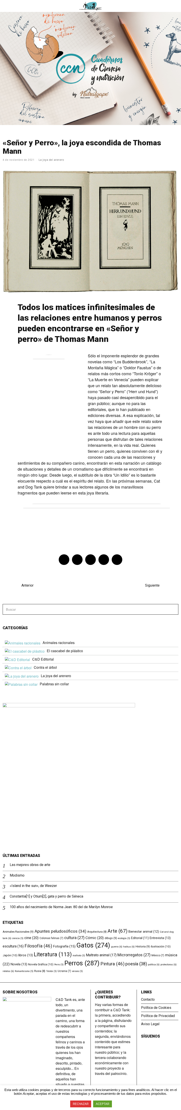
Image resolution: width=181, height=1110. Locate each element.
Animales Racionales (18, 931)
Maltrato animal (101, 955)
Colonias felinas (51, 938)
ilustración (161, 946)
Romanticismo (24, 971)
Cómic (94, 938)
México (157, 955)
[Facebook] (64, 559)
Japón (10, 955)
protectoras (168, 964)
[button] (173, 609)
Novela (19, 964)
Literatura (53, 954)
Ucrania (64, 971)
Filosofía (38, 946)
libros (25, 955)
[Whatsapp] (103, 559)
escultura (13, 946)
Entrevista (160, 938)
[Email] (117, 559)
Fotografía (64, 946)
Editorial (140, 938)
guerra (116, 946)
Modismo (17, 875)
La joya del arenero (51, 159)
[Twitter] (77, 559)
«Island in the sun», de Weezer (33, 886)
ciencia (17, 938)
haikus (129, 946)
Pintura (112, 963)
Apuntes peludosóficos (60, 931)
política (154, 964)
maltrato (79, 955)
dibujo (111, 938)
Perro (59, 964)
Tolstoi (51, 971)
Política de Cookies (156, 1008)
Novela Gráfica (40, 964)
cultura (74, 937)
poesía (136, 963)
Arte (117, 931)
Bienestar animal (143, 931)
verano (77, 971)
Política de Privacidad (158, 1016)
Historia (143, 946)
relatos (8, 971)
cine (31, 938)
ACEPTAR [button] (102, 1104)
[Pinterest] (90, 559)
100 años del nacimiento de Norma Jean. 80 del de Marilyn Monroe (61, 907)
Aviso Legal (150, 1024)
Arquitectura (97, 931)
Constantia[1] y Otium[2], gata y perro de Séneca (46, 896)
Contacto (148, 999)
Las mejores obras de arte (30, 865)
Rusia (39, 971)
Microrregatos (134, 955)
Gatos (93, 945)
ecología (124, 938)
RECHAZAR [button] (81, 1104)
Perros (82, 963)
